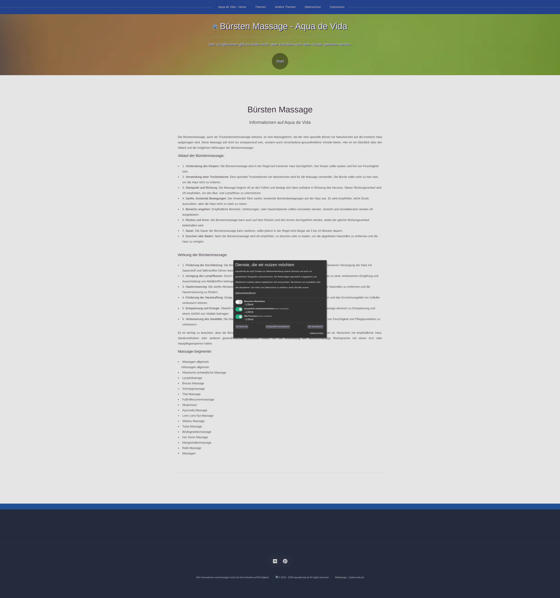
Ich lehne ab (242, 327)
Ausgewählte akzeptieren (277, 327)
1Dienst (248, 304)
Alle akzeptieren (315, 327)
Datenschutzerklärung (245, 293)
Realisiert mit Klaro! (316, 333)
